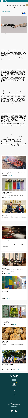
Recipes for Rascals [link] (5, 341)
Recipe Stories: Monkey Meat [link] (6, 169)
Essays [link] (9, 347)
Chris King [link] (4, 268)
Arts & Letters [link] (4, 250)
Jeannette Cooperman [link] (5, 241)
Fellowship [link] (14, 384)
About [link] (14, 383)
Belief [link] (3, 369)
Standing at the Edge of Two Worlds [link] (8, 364)
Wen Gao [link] (4, 365)
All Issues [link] (14, 390)
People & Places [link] (14, 394)
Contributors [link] (14, 385)
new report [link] (3, 39)
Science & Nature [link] (14, 395)
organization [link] (3, 50)
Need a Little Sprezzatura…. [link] (6, 240)
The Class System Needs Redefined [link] (7, 214)
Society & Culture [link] (5, 175)
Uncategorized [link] (3, 11)
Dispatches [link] (8, 11)
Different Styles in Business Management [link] (8, 192)
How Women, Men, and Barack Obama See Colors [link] (10, 290)
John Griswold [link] (14, 8)
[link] (27, 5)
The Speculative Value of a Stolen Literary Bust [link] (9, 318)
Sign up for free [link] (14, 406)
